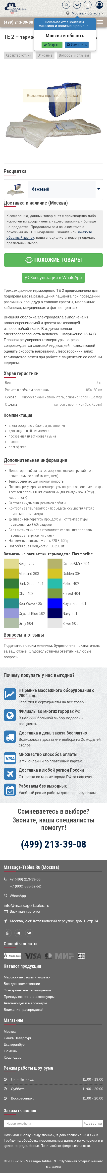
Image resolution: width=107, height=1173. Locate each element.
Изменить (78, 45)
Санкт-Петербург (17, 1038)
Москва (10, 1031)
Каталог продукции (22, 966)
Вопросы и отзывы (74, 55)
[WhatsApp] (66, 5)
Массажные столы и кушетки (27, 977)
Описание (45, 55)
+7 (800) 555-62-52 (25, 886)
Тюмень (10, 1051)
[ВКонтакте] (77, 5)
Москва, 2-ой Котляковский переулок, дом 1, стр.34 (54, 921)
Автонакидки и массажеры (25, 1003)
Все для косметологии (22, 984)
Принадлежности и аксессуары (29, 997)
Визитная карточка (25, 911)
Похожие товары (57, 259)
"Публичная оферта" (74, 1161)
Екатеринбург (15, 1044)
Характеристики (18, 55)
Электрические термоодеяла (27, 990)
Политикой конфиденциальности (65, 1146)
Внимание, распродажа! (23, 1010)
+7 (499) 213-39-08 (25, 879)
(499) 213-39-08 (18, 22)
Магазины (13, 1020)
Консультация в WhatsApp (55, 277)
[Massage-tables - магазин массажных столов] (15, 8)
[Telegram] (88, 5)
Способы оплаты (20, 944)
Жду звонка (93, 1123)
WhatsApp (18, 896)
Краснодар (12, 1057)
